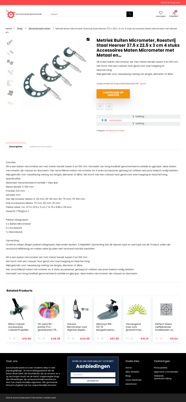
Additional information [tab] (41, 146)
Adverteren (131, 384)
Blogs (128, 375)
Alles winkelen (132, 371)
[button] (88, 39)
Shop (19, 28)
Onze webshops (134, 379)
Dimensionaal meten (39, 28)
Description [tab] (15, 146)
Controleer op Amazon (113, 94)
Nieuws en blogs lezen (170, 2)
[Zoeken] (129, 14)
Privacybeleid (160, 367)
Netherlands (115, 120)
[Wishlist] (160, 13)
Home (9, 28)
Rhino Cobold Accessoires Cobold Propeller (18, 327)
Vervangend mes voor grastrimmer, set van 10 (134, 328)
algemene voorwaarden (166, 371)
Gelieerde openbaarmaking (162, 377)
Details (142, 83)
